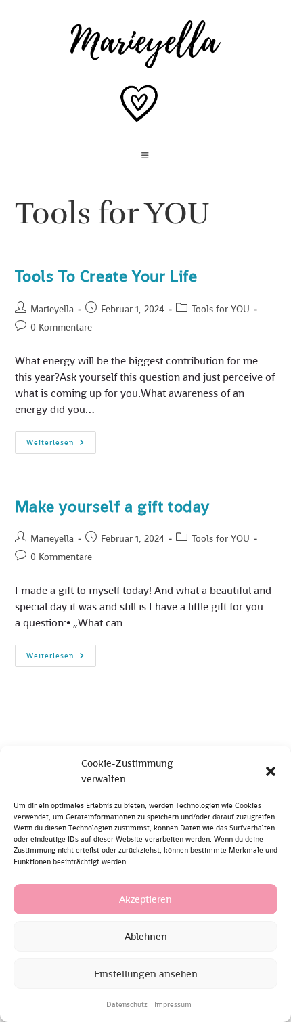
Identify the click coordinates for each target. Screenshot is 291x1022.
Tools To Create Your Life (106, 275)
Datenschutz (127, 1004)
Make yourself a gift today (112, 506)
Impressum (173, 1004)
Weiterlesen (61, 445)
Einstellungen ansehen (146, 973)
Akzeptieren (145, 899)
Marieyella (52, 309)
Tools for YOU (221, 309)
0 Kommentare (61, 327)
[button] (270, 771)
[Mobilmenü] (145, 155)
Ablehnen (146, 936)
